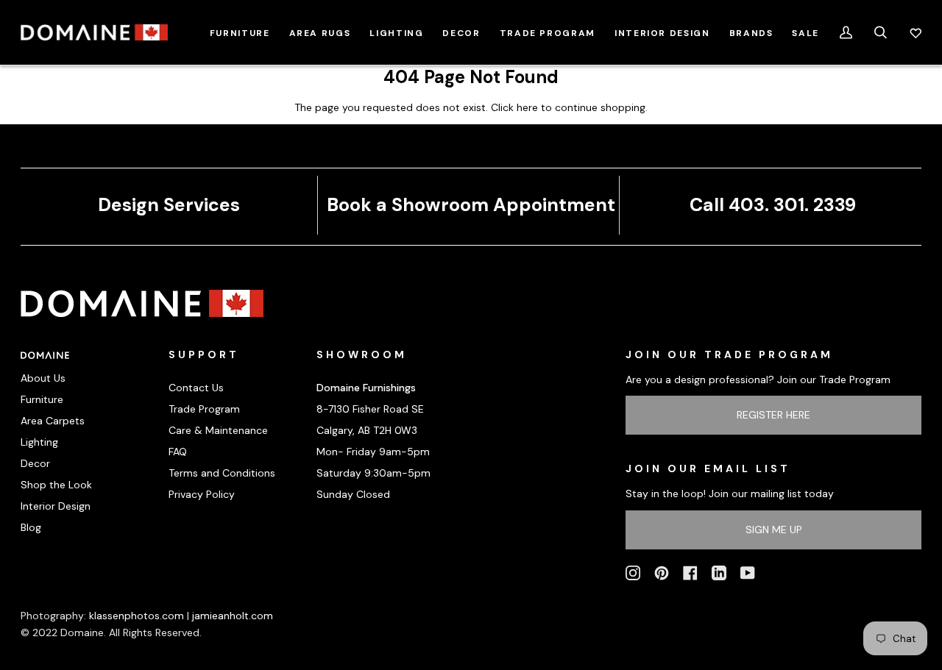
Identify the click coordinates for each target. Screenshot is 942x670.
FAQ (178, 451)
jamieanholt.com (232, 615)
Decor (35, 463)
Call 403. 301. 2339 (773, 205)
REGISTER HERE (773, 414)
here (527, 107)
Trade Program (204, 409)
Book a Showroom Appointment (471, 205)
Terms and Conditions (222, 473)
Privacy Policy (202, 494)
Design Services (169, 205)
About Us (43, 378)
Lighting (39, 442)
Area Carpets (53, 420)
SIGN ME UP (774, 529)
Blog (31, 527)
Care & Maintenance (218, 430)
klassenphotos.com (136, 615)
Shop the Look (56, 484)
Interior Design (56, 506)
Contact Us (196, 387)
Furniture (42, 399)
